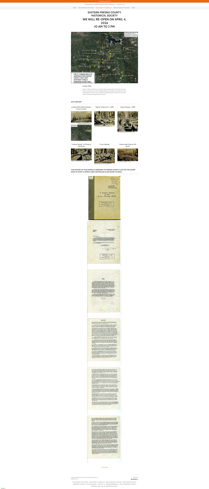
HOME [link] (75, 7)
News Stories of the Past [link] (121, 7)
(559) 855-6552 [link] (121, 4)
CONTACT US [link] (101, 484)
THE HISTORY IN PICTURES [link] (86, 7)
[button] (133, 7)
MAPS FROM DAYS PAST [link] (130, 482)
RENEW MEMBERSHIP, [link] (112, 484)
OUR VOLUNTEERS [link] (91, 484)
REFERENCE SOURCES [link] (79, 484)
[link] (104, 16)
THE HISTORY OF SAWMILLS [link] (104, 7)
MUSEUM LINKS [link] (95, 486)
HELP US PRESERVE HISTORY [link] (128, 484)
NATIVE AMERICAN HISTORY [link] (109, 486)
